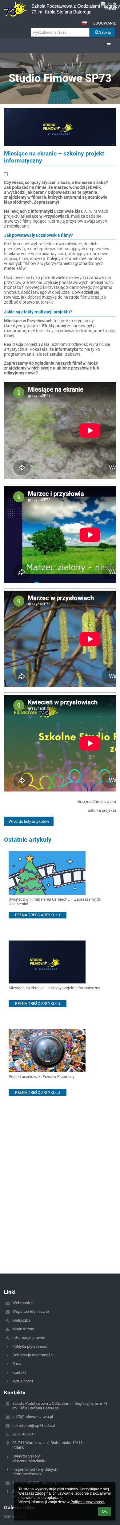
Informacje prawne (28, 1337)
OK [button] (104, 1511)
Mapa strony (23, 1329)
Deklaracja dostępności (33, 1355)
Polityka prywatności (30, 1346)
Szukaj (105, 32)
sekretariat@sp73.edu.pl (33, 1425)
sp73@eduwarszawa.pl (32, 1416)
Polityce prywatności (87, 1502)
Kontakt (19, 1372)
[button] (84, 23)
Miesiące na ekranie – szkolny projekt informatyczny (54, 988)
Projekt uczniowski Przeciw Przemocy (41, 1076)
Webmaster (22, 1303)
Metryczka (21, 1320)
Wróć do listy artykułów (29, 821)
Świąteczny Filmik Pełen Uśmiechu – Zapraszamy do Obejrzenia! (55, 901)
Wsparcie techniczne (30, 1311)
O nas (17, 1363)
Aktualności (22, 1381)
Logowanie (104, 23)
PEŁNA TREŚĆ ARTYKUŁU (37, 915)
